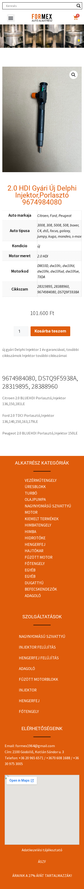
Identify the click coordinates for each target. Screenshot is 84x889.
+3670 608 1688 (58, 758)
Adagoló (33, 595)
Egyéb (30, 570)
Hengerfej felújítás (39, 657)
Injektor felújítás (37, 647)
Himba (30, 531)
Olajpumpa (35, 499)
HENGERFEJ (29, 700)
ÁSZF (42, 861)
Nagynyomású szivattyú (48, 506)
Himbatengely (38, 525)
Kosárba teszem (50, 331)
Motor (31, 512)
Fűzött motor (38, 557)
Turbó (31, 493)
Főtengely (35, 563)
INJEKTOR (28, 690)
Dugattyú (34, 582)
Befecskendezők (41, 589)
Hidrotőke (35, 537)
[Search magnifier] (78, 6)
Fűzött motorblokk (38, 679)
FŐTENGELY (29, 711)
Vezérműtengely (40, 480)
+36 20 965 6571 (31, 758)
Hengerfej (35, 544)
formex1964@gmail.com (35, 745)
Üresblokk (35, 486)
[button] (11, 18)
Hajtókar (34, 550)
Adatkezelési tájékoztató (42, 850)
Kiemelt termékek (42, 518)
